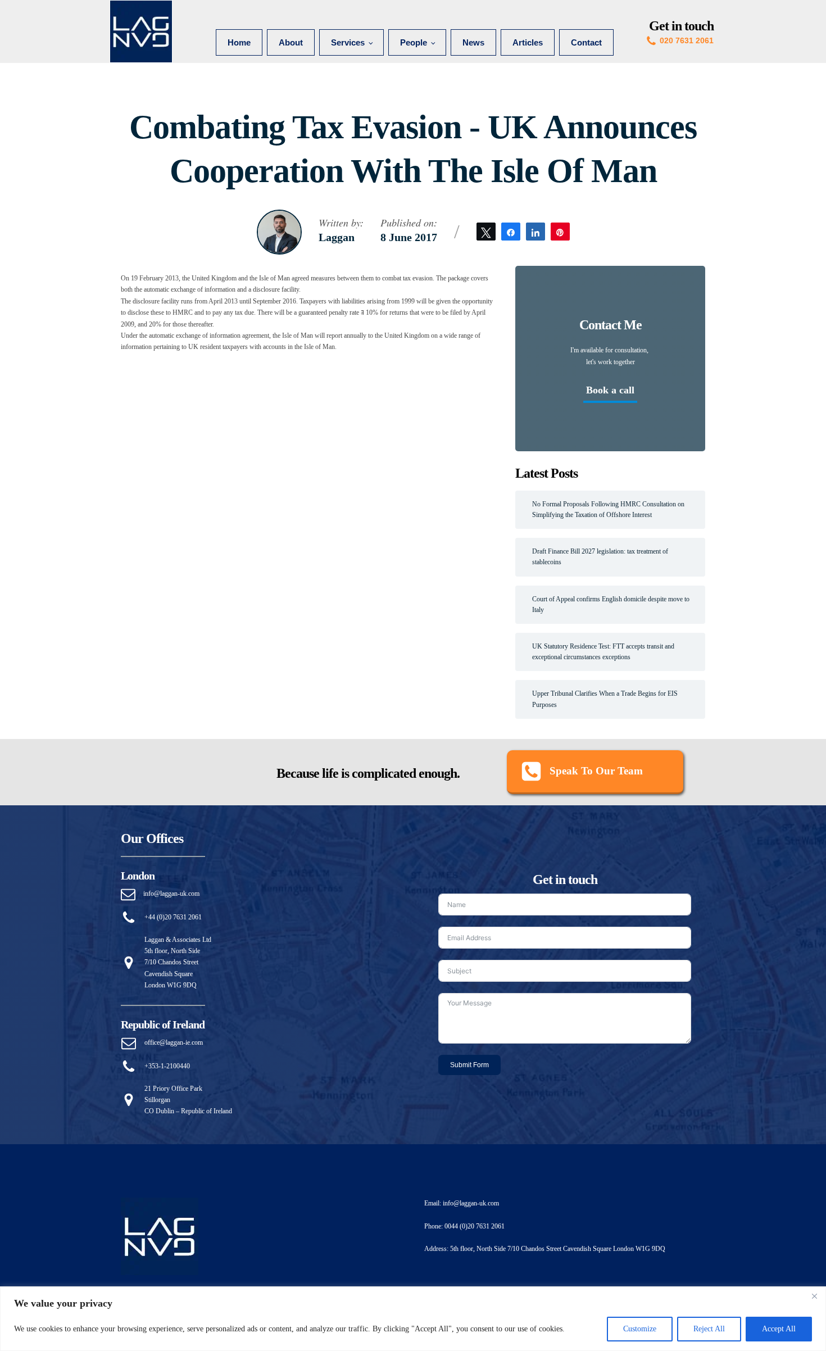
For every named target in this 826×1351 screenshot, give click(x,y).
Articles (527, 42)
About (291, 42)
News (473, 42)
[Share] (511, 231)
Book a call (610, 390)
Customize (639, 1329)
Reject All (709, 1329)
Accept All (779, 1329)
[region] (413, 1318)
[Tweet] (486, 231)
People (413, 42)
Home (239, 42)
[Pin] (560, 231)
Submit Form (469, 1065)
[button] (595, 772)
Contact (586, 42)
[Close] (814, 1296)
